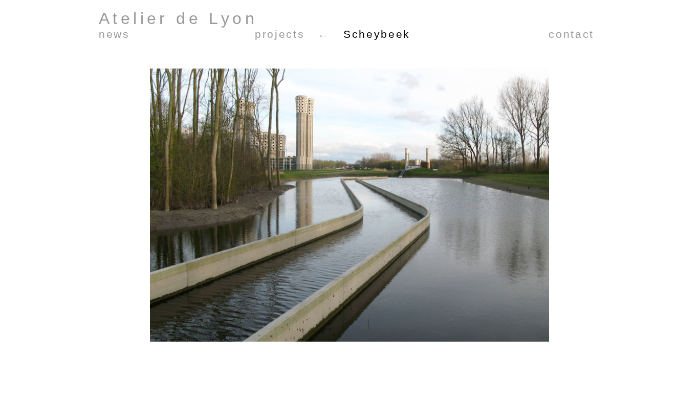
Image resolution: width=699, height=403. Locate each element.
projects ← (292, 34)
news (114, 34)
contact (571, 34)
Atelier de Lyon (178, 18)
